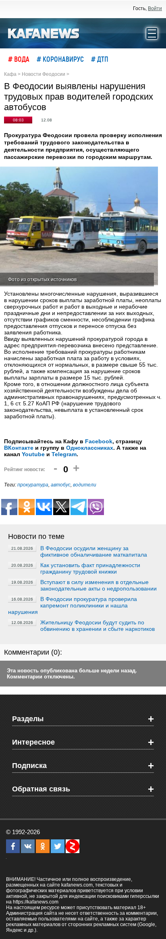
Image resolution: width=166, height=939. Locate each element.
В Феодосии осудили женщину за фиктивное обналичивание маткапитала (93, 551)
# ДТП (99, 58)
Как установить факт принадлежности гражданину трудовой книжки (90, 568)
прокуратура (32, 485)
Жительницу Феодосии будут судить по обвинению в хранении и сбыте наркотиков (97, 625)
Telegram (64, 454)
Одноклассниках (89, 447)
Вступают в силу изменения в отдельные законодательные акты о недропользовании (98, 585)
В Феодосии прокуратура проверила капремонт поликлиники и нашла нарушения (72, 605)
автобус (61, 485)
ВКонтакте (18, 447)
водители (84, 485)
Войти (155, 8)
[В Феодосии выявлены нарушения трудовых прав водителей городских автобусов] (79, 226)
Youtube (33, 454)
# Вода (18, 58)
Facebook (98, 441)
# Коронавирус (60, 58)
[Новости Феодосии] (44, 32)
